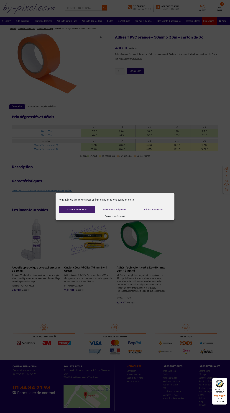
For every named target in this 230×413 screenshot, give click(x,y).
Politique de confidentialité (115, 216)
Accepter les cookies (77, 209)
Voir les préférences (153, 209)
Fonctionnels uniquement (115, 209)
